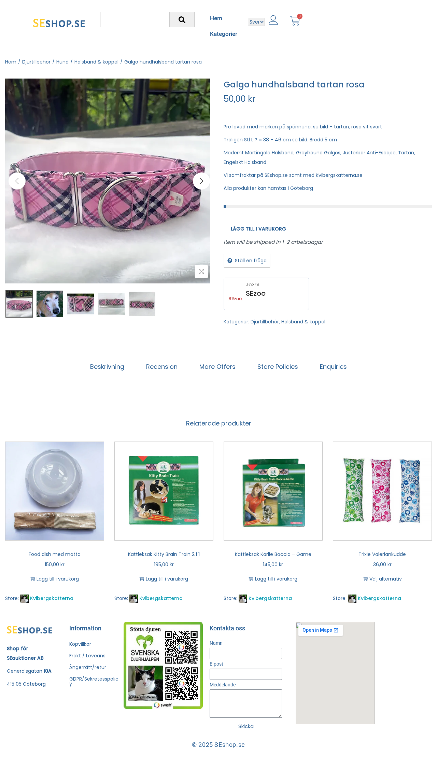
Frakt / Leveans (87, 655)
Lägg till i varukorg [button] (58, 578)
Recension (162, 366)
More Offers (217, 366)
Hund (62, 61)
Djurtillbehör (36, 61)
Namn (216, 643)
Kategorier (223, 33)
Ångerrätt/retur (87, 667)
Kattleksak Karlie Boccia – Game (273, 554)
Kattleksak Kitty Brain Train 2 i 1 (164, 554)
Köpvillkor (80, 644)
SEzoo (256, 293)
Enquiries (333, 366)
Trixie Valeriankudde (382, 554)
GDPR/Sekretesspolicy (93, 681)
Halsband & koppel (96, 61)
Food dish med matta (55, 554)
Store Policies (277, 366)
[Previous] (17, 181)
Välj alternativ (385, 578)
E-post (216, 664)
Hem (216, 18)
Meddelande (223, 684)
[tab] (107, 367)
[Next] (201, 181)
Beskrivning (107, 366)
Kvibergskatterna (51, 598)
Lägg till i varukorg (258, 228)
